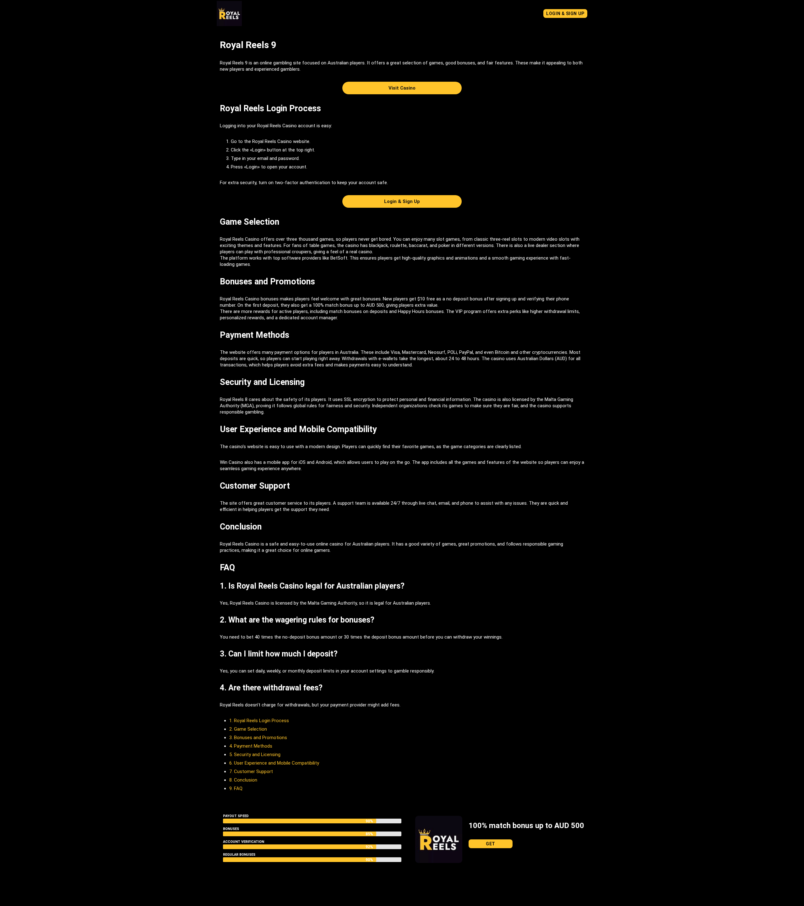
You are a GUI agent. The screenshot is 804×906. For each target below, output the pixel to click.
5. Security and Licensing (254, 754)
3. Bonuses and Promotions (258, 737)
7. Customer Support (251, 771)
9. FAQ (235, 788)
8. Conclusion (243, 780)
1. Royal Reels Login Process (259, 720)
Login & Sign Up (565, 13)
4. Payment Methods (250, 746)
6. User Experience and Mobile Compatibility (274, 763)
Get (490, 843)
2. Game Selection (248, 729)
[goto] (229, 23)
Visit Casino (402, 88)
